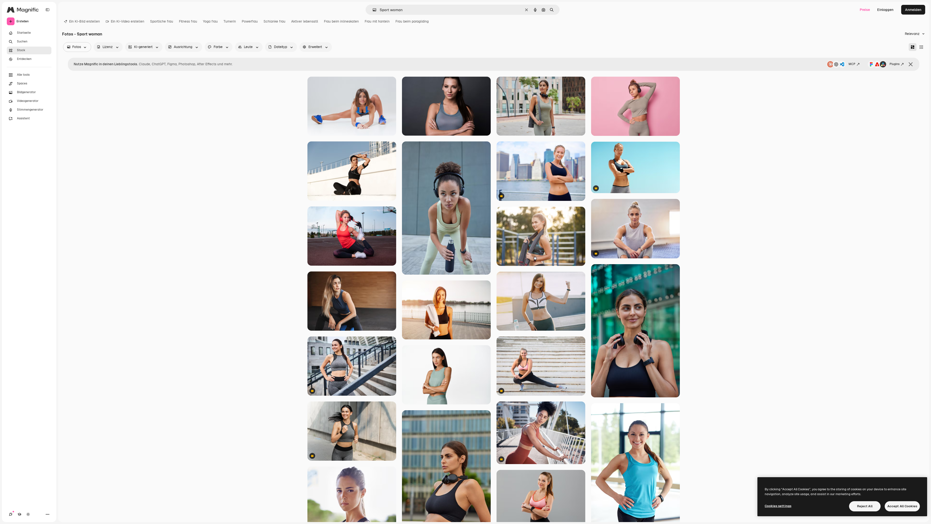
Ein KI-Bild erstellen (84, 21)
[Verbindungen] (11, 514)
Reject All (865, 506)
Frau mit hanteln (377, 21)
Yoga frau (210, 21)
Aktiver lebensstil (304, 21)
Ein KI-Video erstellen (127, 21)
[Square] (921, 47)
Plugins (894, 64)
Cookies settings (778, 506)
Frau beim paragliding (412, 21)
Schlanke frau (274, 21)
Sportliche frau (161, 21)
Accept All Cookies (902, 506)
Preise (865, 10)
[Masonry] (912, 47)
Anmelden (913, 10)
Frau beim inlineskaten (341, 21)
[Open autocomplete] (372, 10)
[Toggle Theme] (28, 514)
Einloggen (885, 10)
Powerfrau (250, 21)
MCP (852, 64)
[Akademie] (19, 514)
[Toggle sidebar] (47, 10)
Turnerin (230, 21)
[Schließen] (911, 64)
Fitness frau (188, 21)
